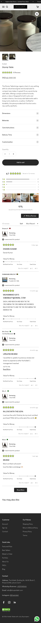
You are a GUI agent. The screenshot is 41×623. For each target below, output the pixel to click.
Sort (21, 224)
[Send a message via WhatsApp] (37, 619)
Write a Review (32, 216)
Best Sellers (6, 550)
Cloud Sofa (12, 235)
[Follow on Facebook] (3, 602)
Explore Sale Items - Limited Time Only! (15, 1)
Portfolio (5, 558)
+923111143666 (22, 586)
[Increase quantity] (13, 154)
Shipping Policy (28, 524)
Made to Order (7, 554)
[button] (11, 72)
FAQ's (4, 565)
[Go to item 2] (12, 57)
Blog (3, 569)
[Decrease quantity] (5, 154)
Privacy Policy (27, 531)
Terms (25, 535)
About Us (5, 561)
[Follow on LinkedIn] (14, 602)
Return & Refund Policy (30, 528)
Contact (5, 531)
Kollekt (4, 64)
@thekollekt (14, 595)
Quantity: (5, 149)
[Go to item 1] (5, 57)
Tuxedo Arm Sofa (14, 281)
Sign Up (4, 528)
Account (5, 524)
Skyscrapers (25, 616)
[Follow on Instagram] (9, 602)
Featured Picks (7, 546)
